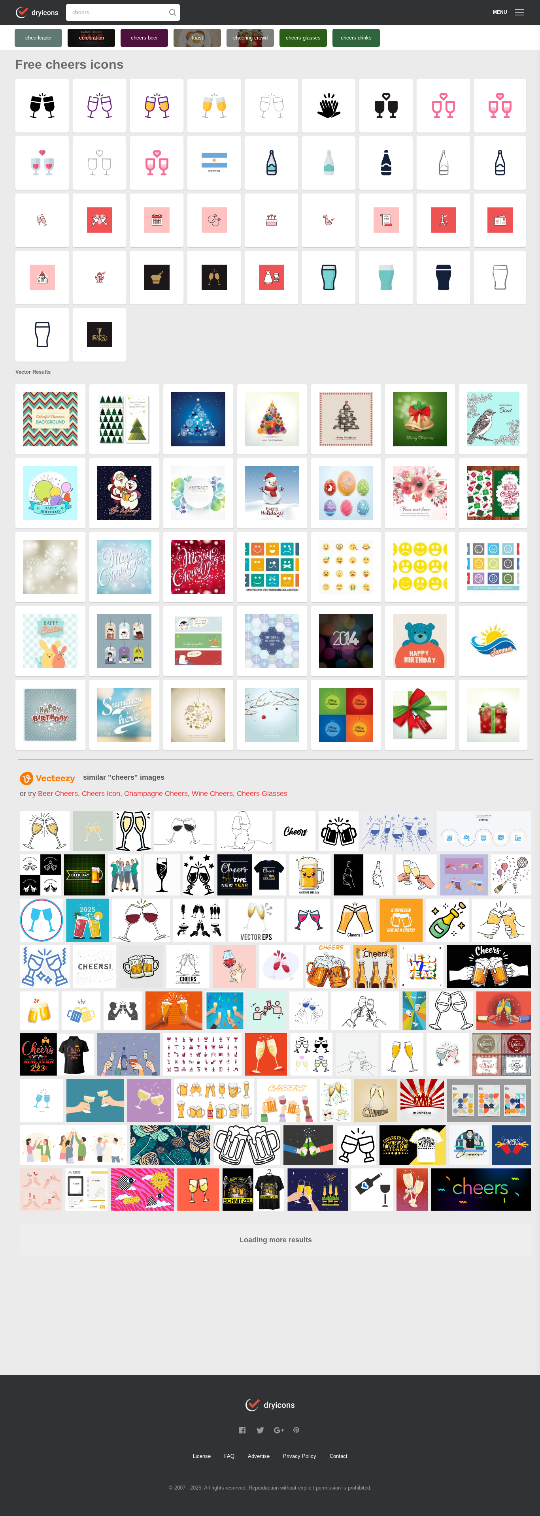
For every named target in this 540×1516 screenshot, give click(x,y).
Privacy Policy (299, 1456)
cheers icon (101, 793)
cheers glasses (262, 793)
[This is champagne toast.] (503, 1010)
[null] (45, 831)
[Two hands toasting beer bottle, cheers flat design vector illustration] (308, 1145)
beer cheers (58, 793)
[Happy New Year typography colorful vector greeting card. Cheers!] (501, 1054)
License (202, 1456)
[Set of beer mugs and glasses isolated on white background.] (214, 1100)
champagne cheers (156, 793)
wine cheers (212, 793)
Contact (338, 1456)
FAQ (229, 1456)
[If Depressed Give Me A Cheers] (401, 920)
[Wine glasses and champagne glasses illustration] (335, 1100)
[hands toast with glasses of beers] (173, 1010)
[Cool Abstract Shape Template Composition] (489, 1100)
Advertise (259, 1456)
